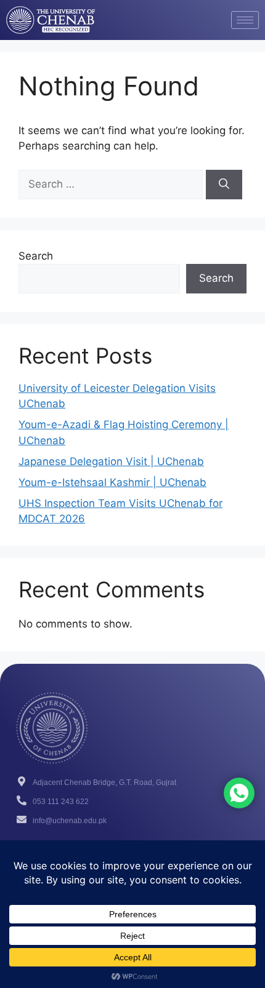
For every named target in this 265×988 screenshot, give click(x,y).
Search (35, 256)
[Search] (224, 184)
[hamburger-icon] (245, 20)
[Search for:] (112, 184)
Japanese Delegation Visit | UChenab (111, 461)
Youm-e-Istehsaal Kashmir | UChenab (112, 482)
